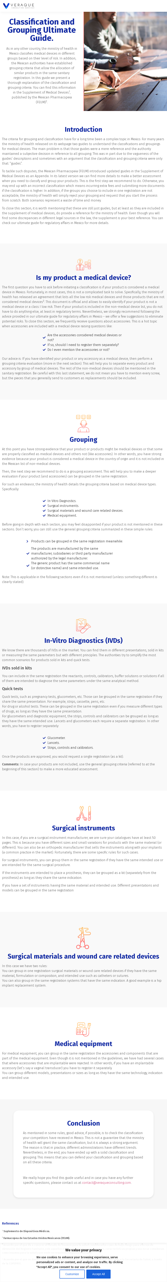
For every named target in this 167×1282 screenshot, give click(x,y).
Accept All (98, 1274)
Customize (72, 1274)
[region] (83, 1263)
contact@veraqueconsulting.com (106, 1183)
